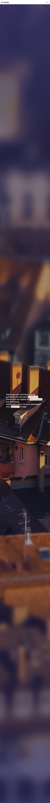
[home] (5, 2)
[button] (47, 2)
